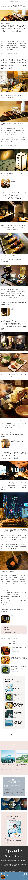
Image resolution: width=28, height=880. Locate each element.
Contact (14, 865)
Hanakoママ (16, 871)
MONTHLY (19, 681)
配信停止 (22, 789)
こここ (20, 871)
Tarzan (10, 871)
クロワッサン (15, 870)
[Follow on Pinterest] (15, 855)
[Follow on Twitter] (12, 855)
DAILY (8, 681)
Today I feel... (6, 873)
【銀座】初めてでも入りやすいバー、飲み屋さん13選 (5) (16, 876)
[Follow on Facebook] (9, 855)
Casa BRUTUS (10, 870)
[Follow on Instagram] (6, 855)
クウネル (21, 870)
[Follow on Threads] (21, 855)
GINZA (18, 870)
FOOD (6, 5)
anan (3, 870)
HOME (2, 5)
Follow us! (14, 807)
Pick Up (14, 746)
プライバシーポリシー (16, 792)
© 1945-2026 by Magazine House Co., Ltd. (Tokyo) (14, 867)
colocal (13, 871)
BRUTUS (5, 870)
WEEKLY (13, 681)
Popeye (24, 870)
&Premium (7, 871)
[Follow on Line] (18, 855)
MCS (22, 871)
